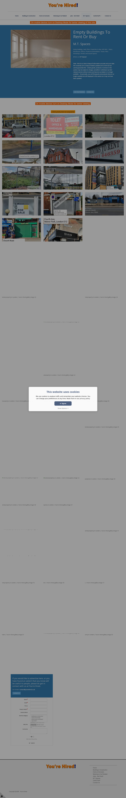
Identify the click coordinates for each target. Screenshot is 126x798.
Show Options (63, 408)
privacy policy (85, 398)
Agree (63, 403)
